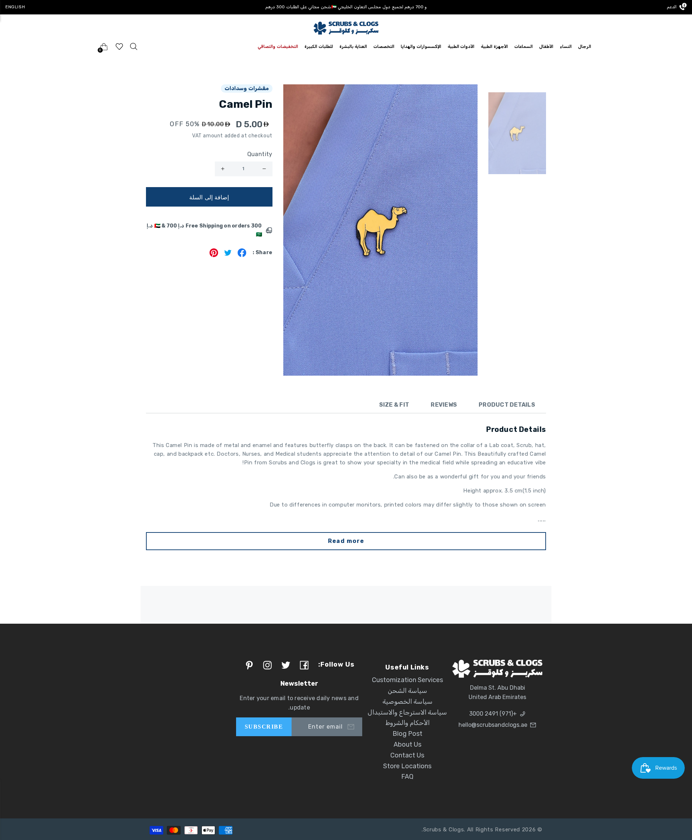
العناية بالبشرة (353, 46)
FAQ (407, 777)
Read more (346, 541)
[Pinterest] (213, 255)
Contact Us (407, 755)
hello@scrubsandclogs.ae (492, 724)
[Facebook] (242, 255)
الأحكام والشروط (407, 723)
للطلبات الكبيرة (319, 46)
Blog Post (407, 734)
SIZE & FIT (394, 404)
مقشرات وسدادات (247, 88)
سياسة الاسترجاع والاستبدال (407, 712)
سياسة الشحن (407, 691)
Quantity (259, 154)
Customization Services (407, 680)
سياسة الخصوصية (407, 702)
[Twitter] (227, 255)
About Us (407, 744)
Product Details (507, 404)
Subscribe (264, 727)
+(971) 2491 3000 (493, 713)
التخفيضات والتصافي (278, 46)
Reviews (444, 404)
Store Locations (407, 766)
